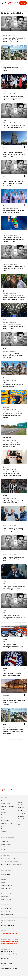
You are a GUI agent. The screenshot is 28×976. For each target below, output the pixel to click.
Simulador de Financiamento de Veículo (11, 864)
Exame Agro (21, 813)
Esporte (20, 810)
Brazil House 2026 (6, 877)
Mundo (20, 802)
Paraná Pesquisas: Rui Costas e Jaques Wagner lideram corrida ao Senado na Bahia (14, 530)
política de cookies (6, 963)
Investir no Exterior (6, 891)
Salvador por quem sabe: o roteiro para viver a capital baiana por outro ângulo (14, 731)
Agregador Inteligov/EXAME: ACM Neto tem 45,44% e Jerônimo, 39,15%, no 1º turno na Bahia (14, 40)
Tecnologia (21, 816)
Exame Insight (5, 820)
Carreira (3, 812)
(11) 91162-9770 (9, 925)
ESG (2, 817)
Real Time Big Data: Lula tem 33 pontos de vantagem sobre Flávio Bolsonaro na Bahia (13, 98)
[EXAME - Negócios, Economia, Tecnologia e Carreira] (13, 3)
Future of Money (22, 819)
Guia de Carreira (5, 850)
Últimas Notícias (5, 803)
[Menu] (2, 3)
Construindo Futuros (6, 885)
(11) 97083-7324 (9, 951)
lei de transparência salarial (9, 968)
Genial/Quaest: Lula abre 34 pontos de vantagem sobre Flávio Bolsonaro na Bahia (13, 239)
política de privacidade (7, 966)
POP (19, 824)
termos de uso (5, 961)
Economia (3, 815)
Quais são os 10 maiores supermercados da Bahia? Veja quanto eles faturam (13, 646)
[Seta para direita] (24, 9)
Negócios (3, 829)
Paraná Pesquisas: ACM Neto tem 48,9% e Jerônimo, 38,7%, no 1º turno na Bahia (13, 183)
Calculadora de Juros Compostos (9, 861)
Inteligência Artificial (6, 823)
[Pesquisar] (5, 3)
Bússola (3, 882)
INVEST (3, 9)
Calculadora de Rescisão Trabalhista (10, 859)
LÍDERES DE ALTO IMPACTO (8, 806)
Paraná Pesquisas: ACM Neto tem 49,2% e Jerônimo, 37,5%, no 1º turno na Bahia (13, 355)
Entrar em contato (6, 923)
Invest (2, 826)
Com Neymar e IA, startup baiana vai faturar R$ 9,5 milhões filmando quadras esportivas (13, 473)
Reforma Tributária (6, 874)
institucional (5, 958)
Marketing (21, 807)
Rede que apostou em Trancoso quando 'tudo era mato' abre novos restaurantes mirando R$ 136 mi (14, 297)
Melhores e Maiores (6, 908)
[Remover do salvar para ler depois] (24, 33)
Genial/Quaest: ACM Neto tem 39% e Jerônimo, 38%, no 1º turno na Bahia (14, 268)
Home (2, 801)
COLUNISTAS (4, 831)
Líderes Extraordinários (7, 894)
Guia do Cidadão (5, 841)
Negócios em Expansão (7, 914)
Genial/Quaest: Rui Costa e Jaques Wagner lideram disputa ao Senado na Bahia (14, 588)
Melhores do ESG (5, 911)
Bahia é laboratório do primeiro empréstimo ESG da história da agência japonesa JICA (13, 384)
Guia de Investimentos (7, 847)
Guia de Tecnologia (6, 844)
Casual (20, 805)
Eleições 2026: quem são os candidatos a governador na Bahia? (12, 69)
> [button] (13, 789)
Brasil (2, 809)
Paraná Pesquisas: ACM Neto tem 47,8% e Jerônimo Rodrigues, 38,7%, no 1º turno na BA (13, 559)
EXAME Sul (4, 880)
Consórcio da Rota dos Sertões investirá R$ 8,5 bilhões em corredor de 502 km (12, 444)
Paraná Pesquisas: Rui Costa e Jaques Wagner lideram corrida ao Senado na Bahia (14, 154)
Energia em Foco (5, 888)
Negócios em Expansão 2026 (13, 9)
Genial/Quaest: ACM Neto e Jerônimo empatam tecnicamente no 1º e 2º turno (14, 617)
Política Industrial (6, 899)
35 (11, 789)
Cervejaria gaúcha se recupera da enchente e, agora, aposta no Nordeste (14, 702)
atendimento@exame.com (9, 933)
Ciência (20, 821)
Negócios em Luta (6, 896)
